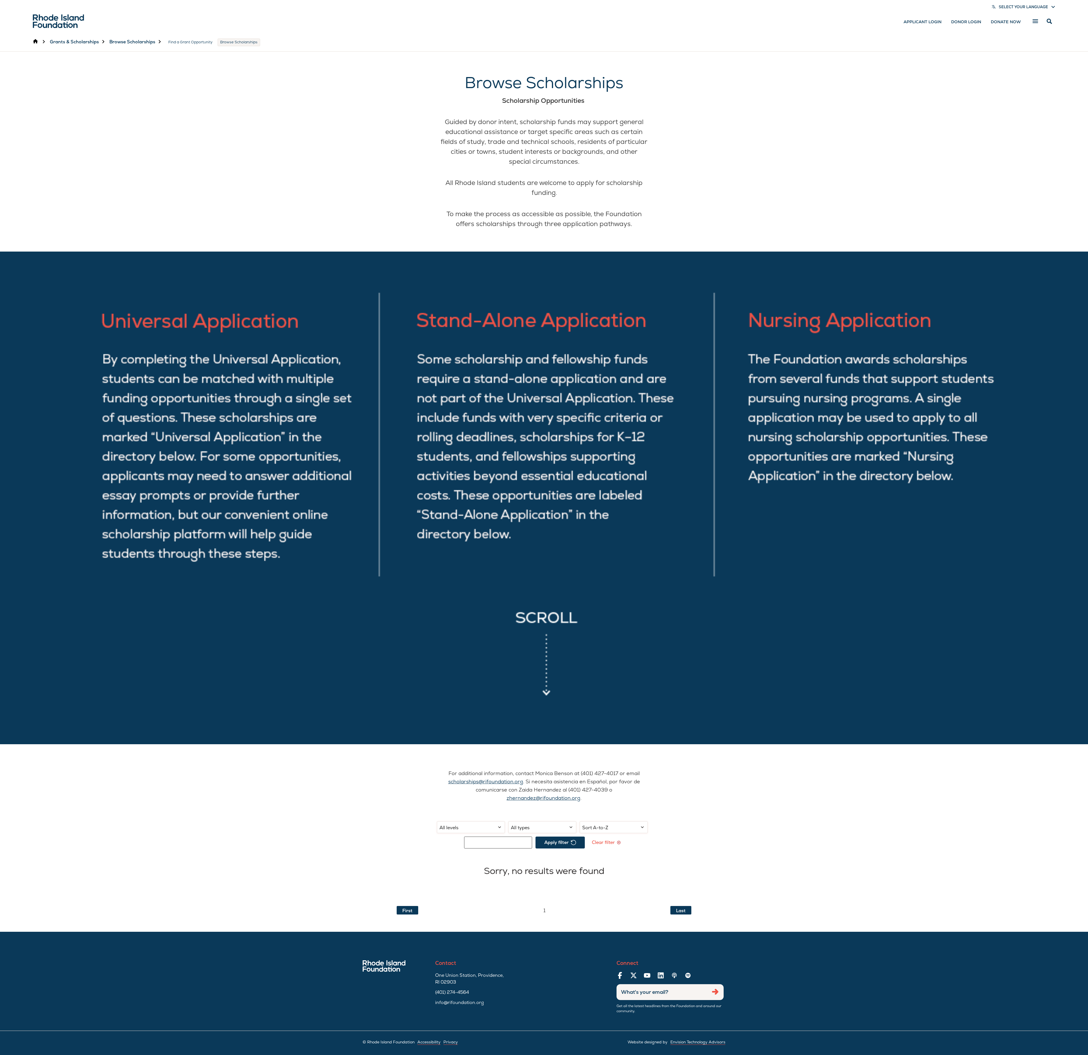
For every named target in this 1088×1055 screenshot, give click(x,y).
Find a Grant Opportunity (190, 42)
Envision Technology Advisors (697, 1042)
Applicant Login (923, 21)
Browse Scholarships (132, 42)
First (407, 911)
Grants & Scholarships (74, 42)
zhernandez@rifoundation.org (543, 798)
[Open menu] (1035, 21)
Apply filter (556, 842)
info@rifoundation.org (459, 1002)
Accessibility (429, 1042)
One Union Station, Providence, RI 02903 (469, 978)
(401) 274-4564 (452, 992)
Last (681, 911)
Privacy (450, 1042)
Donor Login (966, 21)
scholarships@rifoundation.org (485, 781)
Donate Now (1006, 21)
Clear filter (603, 842)
